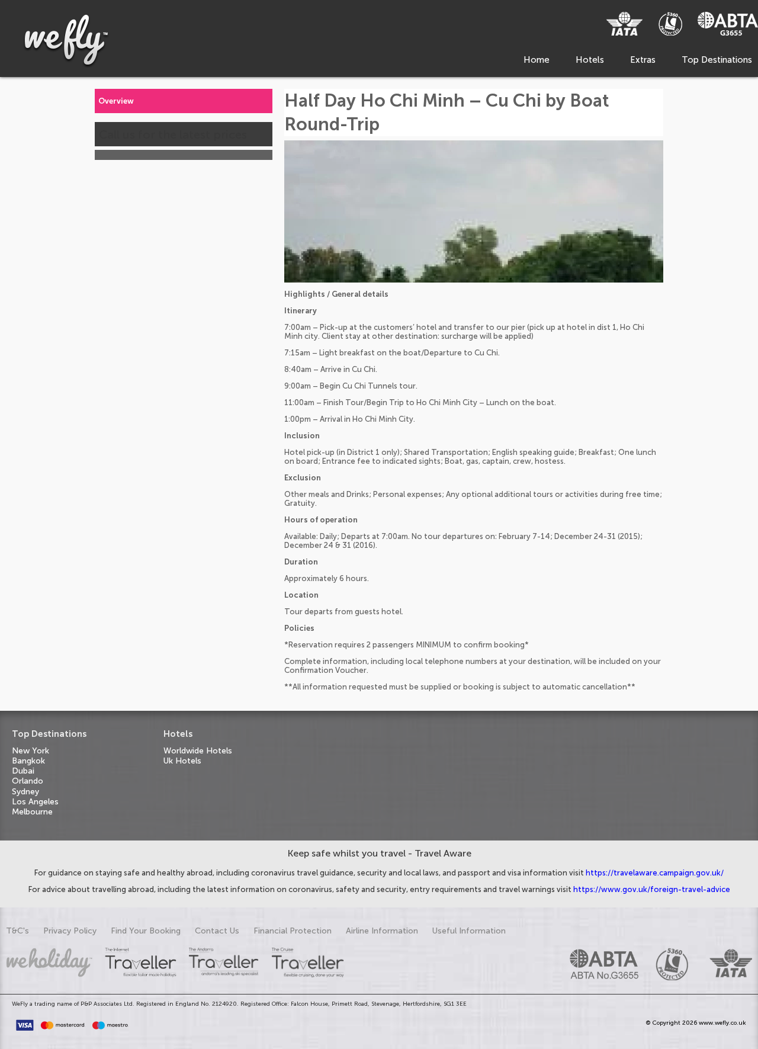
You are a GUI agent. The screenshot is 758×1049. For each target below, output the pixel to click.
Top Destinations (717, 59)
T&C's (17, 931)
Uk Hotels (182, 761)
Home (536, 59)
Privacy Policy (70, 931)
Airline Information (382, 931)
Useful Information (469, 931)
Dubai (23, 771)
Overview (116, 101)
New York (30, 751)
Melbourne (32, 812)
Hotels (590, 59)
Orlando (27, 781)
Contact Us (217, 931)
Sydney (25, 792)
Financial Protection (292, 931)
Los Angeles (35, 802)
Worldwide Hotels (197, 751)
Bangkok (28, 761)
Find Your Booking (146, 931)
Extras (643, 59)
